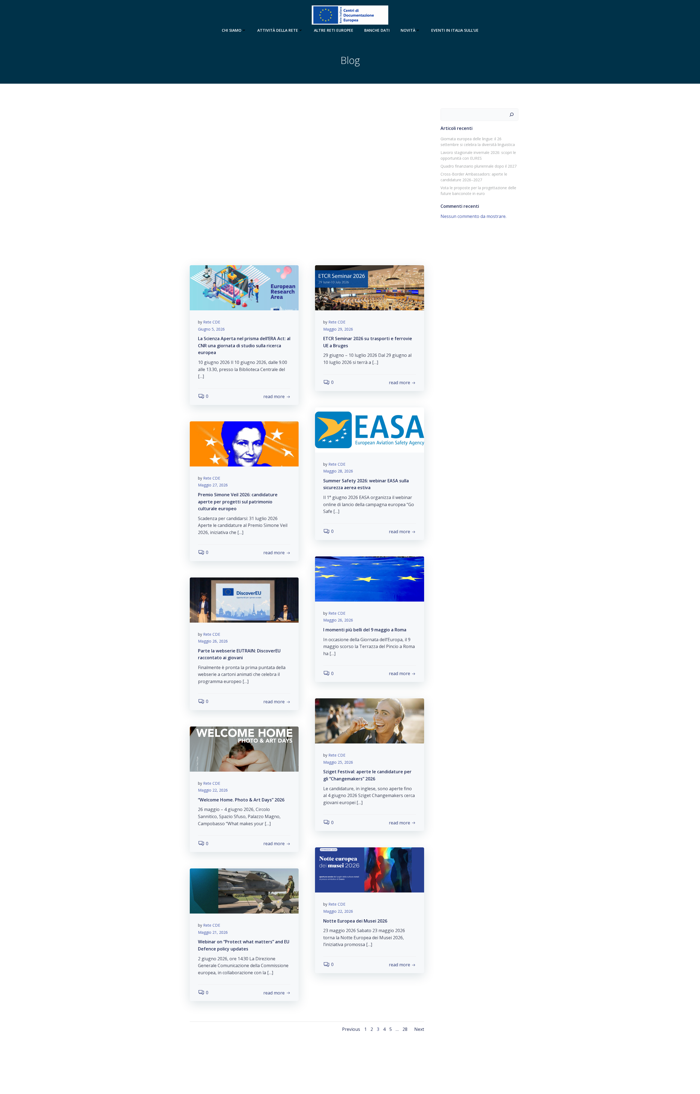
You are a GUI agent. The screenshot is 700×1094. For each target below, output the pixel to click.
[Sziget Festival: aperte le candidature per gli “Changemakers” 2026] (369, 720)
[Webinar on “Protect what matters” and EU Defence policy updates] (244, 891)
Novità (408, 30)
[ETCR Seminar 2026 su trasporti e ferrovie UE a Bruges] (369, 287)
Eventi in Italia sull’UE (455, 30)
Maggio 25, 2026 (338, 762)
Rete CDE (211, 322)
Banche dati (377, 30)
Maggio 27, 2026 (213, 485)
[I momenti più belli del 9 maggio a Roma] (369, 579)
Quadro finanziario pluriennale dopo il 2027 (479, 166)
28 (404, 1029)
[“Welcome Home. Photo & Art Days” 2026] (244, 748)
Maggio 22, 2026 (213, 790)
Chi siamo (231, 30)
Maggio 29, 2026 (338, 329)
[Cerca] (511, 115)
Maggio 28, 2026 (338, 471)
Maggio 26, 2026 (338, 620)
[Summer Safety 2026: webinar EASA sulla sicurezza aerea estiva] (369, 429)
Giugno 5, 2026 (211, 329)
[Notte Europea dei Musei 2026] (369, 870)
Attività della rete (277, 30)
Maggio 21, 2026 (213, 932)
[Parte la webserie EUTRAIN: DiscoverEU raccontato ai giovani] (244, 599)
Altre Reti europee (333, 30)
